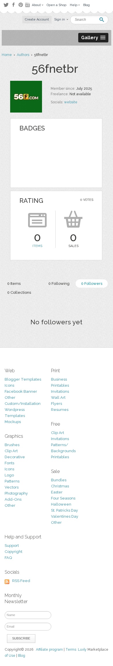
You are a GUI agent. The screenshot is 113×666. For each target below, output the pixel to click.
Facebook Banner (21, 391)
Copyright (13, 551)
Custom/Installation (23, 403)
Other (10, 397)
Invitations (60, 391)
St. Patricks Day (64, 510)
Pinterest (21, 5)
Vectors (12, 487)
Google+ (28, 5)
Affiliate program (49, 650)
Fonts (9, 463)
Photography (16, 493)
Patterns (12, 481)
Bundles (58, 480)
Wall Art (58, 397)
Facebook (13, 5)
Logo (9, 475)
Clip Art (11, 451)
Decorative (15, 457)
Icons (9, 385)
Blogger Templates (23, 379)
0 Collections (19, 292)
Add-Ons (13, 499)
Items (37, 246)
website (70, 102)
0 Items (14, 283)
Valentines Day (64, 516)
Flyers (56, 403)
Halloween (61, 504)
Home (7, 55)
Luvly (82, 650)
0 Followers (91, 283)
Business (59, 379)
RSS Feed (21, 581)
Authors (23, 55)
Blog (21, 656)
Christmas (60, 486)
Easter (57, 492)
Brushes (12, 445)
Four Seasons (63, 498)
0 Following (59, 283)
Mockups (13, 422)
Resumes (59, 409)
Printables (60, 385)
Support (12, 545)
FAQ (8, 557)
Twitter (6, 5)
